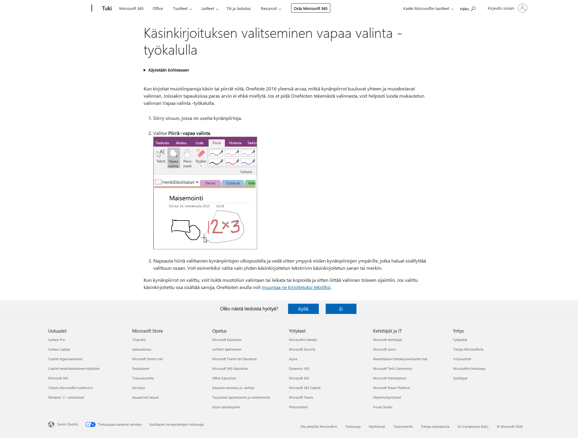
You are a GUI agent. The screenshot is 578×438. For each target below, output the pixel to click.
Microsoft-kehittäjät (387, 339)
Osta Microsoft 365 (311, 8)
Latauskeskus (141, 349)
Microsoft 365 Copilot (305, 387)
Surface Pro (56, 339)
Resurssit (269, 8)
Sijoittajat (460, 378)
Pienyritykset (298, 407)
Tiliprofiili (139, 339)
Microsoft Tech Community (392, 368)
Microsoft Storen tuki (147, 359)
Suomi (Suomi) (67, 424)
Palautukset (140, 368)
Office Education (224, 378)
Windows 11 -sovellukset (66, 397)
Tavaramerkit (403, 426)
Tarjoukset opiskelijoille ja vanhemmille (241, 397)
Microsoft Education (226, 339)
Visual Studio (382, 407)
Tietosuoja (353, 426)
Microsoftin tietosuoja (469, 368)
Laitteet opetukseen (226, 349)
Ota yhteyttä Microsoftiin (318, 426)
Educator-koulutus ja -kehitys (233, 387)
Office (158, 8)
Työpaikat (460, 339)
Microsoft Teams (301, 397)
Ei (341, 309)
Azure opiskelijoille (226, 407)
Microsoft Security (302, 349)
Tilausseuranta (143, 378)
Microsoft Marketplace (389, 378)
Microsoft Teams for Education (234, 359)
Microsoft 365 (131, 8)
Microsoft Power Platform (391, 387)
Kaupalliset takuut (145, 397)
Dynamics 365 (299, 368)
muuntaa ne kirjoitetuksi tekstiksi (296, 287)
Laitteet (207, 8)
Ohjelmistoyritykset (387, 397)
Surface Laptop (59, 349)
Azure (293, 359)
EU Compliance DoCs (473, 426)
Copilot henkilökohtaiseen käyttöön (74, 368)
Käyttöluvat (377, 426)
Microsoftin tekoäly (303, 339)
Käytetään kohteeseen (168, 70)
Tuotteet (180, 8)
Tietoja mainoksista (435, 426)
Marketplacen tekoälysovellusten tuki (400, 359)
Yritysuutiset (462, 359)
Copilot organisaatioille (65, 359)
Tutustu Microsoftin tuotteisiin (70, 387)
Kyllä (303, 309)
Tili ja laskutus (239, 8)
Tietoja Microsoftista (468, 349)
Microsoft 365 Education (230, 368)
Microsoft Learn (384, 349)
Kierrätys (138, 387)
